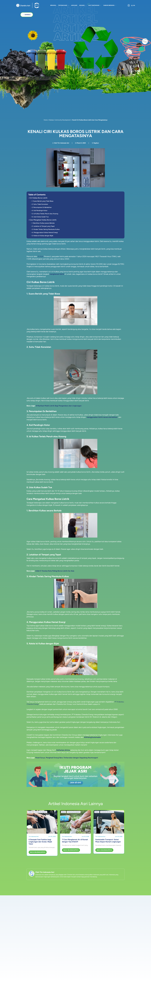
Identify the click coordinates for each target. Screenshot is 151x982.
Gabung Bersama (108, 5)
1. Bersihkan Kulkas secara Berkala (43, 223)
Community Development (62, 120)
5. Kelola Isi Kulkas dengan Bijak (42, 235)
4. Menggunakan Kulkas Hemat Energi (45, 232)
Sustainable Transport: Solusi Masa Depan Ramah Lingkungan (108, 840)
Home (46, 120)
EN (134, 5)
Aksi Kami (74, 5)
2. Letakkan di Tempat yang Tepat (43, 226)
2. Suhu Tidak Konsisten (40, 204)
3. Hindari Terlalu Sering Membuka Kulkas (46, 229)
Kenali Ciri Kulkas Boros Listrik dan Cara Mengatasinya (75, 133)
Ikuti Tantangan (93, 5)
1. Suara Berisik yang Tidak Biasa (42, 201)
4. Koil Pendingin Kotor (39, 210)
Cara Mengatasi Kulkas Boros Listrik (42, 220)
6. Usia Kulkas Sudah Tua (40, 217)
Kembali (28, 14)
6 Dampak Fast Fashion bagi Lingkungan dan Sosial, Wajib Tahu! (40, 841)
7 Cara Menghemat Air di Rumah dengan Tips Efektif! (75, 840)
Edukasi (82, 5)
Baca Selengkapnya (37, 852)
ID (132, 5)
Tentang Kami (62, 5)
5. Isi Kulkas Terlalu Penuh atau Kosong (45, 214)
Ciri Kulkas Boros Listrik (38, 198)
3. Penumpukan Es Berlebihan (42, 207)
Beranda (53, 5)
